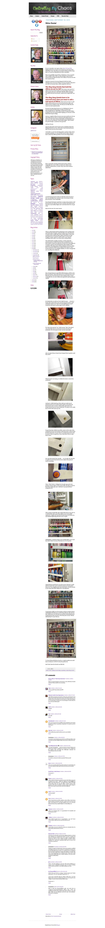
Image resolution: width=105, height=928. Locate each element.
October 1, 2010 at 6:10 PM (59, 737)
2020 (33, 232)
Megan (49, 778)
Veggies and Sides (34, 224)
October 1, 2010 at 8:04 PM (56, 763)
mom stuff (34, 212)
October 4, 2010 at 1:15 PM (56, 798)
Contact (37, 16)
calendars (41, 186)
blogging (33, 185)
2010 (33, 248)
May (34, 271)
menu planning (40, 210)
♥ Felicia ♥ (50, 817)
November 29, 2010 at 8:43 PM (60, 846)
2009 (33, 280)
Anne (49, 798)
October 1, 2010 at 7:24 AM (56, 688)
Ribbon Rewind (36, 256)
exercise (35, 202)
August (34, 266)
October (35, 253)
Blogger (58, 925)
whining (41, 224)
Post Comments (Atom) (56, 916)
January (35, 278)
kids (42, 208)
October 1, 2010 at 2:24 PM (57, 730)
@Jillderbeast (33, 130)
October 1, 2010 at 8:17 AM (55, 714)
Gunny (35, 206)
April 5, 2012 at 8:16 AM (58, 886)
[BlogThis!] (49, 668)
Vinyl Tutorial (35, 258)
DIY (31, 202)
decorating (33, 196)
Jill (35, 207)
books (32, 186)
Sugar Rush (34, 220)
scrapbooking (68, 670)
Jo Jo (38, 207)
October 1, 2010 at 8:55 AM (60, 721)
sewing (32, 219)
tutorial (72, 670)
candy (32, 187)
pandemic (36, 214)
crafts (50, 670)
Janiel (49, 707)
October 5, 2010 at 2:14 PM (57, 809)
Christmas (33, 192)
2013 (33, 243)
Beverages (33, 184)
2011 (33, 246)
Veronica (50, 809)
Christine (50, 825)
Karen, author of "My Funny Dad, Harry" (56, 678)
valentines (40, 223)
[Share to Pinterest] (52, 668)
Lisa (49, 714)
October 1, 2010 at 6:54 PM (64, 745)
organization (40, 212)
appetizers (33, 181)
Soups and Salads (38, 219)
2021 (33, 230)
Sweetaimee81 (51, 721)
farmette (41, 203)
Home (31, 16)
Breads (36, 186)
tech (36, 221)
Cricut (38, 195)
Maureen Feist (51, 833)
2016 (33, 238)
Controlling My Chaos (53, 745)
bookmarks (40, 185)
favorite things (58, 670)
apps (37, 181)
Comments (34, 41)
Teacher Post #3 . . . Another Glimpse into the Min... (38, 260)
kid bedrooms (37, 208)
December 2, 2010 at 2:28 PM (56, 862)
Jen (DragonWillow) (52, 871)
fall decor (40, 202)
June (34, 269)
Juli (49, 862)
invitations (33, 207)
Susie (49, 688)
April (34, 273)
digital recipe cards (37, 197)
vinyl (38, 224)
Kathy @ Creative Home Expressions (56, 695)
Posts (33, 38)
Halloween (41, 206)
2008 (33, 281)
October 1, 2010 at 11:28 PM (56, 791)
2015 (33, 240)
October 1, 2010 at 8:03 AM (56, 707)
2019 (33, 233)
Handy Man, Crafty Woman (54, 771)
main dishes (33, 210)
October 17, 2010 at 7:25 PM (60, 833)
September (35, 255)
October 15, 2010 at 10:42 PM (58, 825)
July (34, 268)
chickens (41, 190)
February (35, 276)
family (33, 203)
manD (49, 791)
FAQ (58, 16)
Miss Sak (50, 730)
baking (36, 182)
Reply (49, 684)
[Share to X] (50, 668)
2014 (33, 242)
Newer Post (48, 914)
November (35, 251)
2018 (33, 235)
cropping (53, 670)
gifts (32, 206)
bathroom (41, 182)
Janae (49, 763)
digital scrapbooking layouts (37, 200)
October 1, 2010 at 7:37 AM (69, 695)
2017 (33, 237)
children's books (35, 191)
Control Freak (45, 16)
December (35, 250)
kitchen (32, 209)
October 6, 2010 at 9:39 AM (58, 817)
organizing (63, 670)
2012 (33, 245)
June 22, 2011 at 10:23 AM (62, 871)
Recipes (52, 16)
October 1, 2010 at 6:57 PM (59, 756)
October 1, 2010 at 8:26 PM (65, 771)
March (34, 274)
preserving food (37, 215)
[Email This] (48, 668)
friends (41, 205)
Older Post (73, 914)
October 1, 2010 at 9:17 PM (57, 778)
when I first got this (67, 68)
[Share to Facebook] (51, 668)
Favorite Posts (65, 16)
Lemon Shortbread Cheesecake (37, 264)
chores (41, 191)
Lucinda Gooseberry (38, 209)
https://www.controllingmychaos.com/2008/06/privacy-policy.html (37, 152)
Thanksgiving (40, 221)
